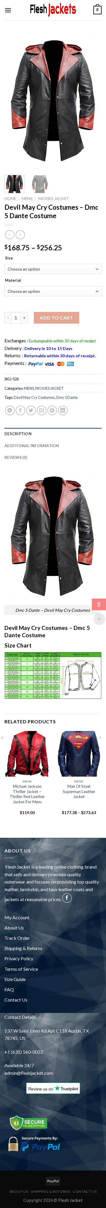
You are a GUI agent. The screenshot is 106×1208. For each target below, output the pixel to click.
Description (18, 433)
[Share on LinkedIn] (63, 410)
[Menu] (7, 10)
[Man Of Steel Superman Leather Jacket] (79, 753)
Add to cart (56, 317)
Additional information (31, 445)
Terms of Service (21, 969)
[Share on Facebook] (20, 410)
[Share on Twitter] (31, 410)
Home (10, 198)
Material (13, 280)
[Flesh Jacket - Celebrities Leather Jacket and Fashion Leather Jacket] (53, 10)
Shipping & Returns (23, 948)
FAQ (9, 989)
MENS (27, 198)
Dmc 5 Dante (67, 397)
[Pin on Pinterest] (52, 410)
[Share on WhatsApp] (10, 410)
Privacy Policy (18, 958)
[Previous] (16, 107)
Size (9, 258)
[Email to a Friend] (42, 410)
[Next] (89, 107)
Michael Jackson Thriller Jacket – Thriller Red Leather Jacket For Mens (27, 794)
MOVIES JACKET (53, 198)
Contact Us (15, 999)
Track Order (17, 938)
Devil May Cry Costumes (34, 397)
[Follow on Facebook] (67, 898)
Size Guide (15, 979)
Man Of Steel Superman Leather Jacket (79, 791)
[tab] (53, 434)
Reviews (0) (15, 457)
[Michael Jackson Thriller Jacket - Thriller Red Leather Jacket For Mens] (27, 753)
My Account (16, 917)
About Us (14, 927)
